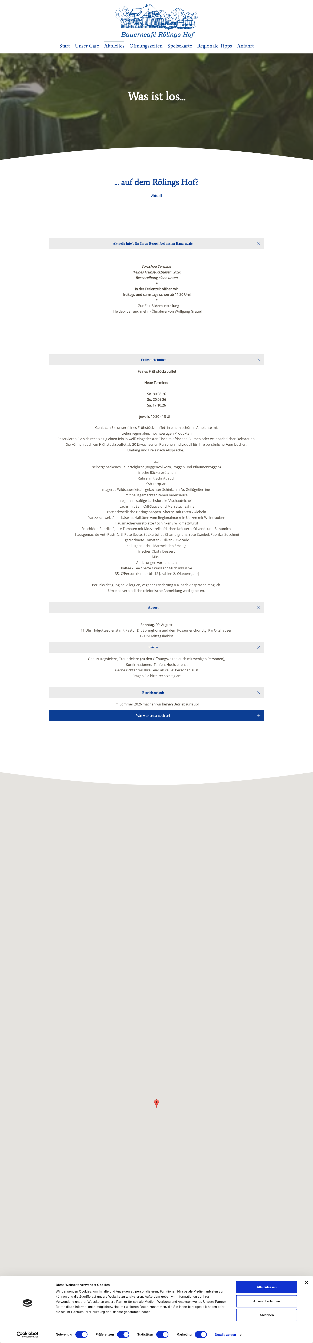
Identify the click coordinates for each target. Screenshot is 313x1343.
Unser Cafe (87, 46)
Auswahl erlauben (266, 1301)
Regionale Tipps (214, 46)
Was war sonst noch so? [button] (153, 715)
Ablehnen (267, 1315)
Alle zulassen (267, 1287)
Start (64, 46)
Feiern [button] (153, 647)
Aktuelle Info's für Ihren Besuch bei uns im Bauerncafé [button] (153, 243)
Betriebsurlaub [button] (153, 692)
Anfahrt (245, 46)
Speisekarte (180, 46)
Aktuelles (114, 46)
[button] (156, 1103)
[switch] (123, 1334)
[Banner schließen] (306, 1282)
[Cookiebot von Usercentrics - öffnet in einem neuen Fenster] (27, 1335)
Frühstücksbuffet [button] (153, 360)
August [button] (153, 607)
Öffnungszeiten (145, 46)
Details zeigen (225, 1334)
